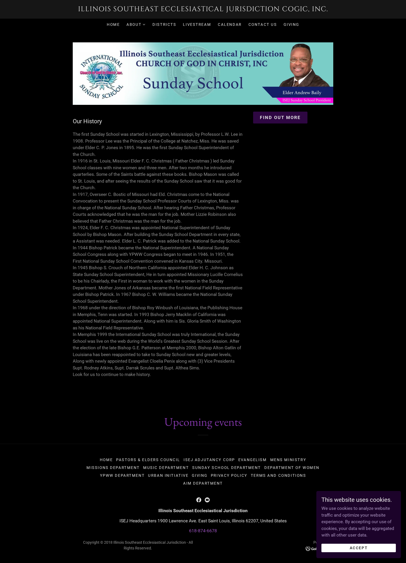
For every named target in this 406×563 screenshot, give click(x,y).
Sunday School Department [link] (226, 467)
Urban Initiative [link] (168, 475)
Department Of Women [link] (292, 467)
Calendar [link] (230, 24)
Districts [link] (164, 24)
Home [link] (113, 24)
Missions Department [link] (113, 467)
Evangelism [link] (252, 460)
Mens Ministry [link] (288, 460)
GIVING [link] (291, 24)
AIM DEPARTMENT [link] (203, 483)
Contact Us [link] (262, 24)
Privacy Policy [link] (229, 475)
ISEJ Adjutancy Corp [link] (209, 460)
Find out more (280, 117)
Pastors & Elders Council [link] (148, 460)
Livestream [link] (197, 24)
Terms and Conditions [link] (278, 475)
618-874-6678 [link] (203, 530)
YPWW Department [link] (122, 475)
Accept (359, 548)
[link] (203, 9)
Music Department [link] (166, 467)
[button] (136, 24)
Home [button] (106, 460)
